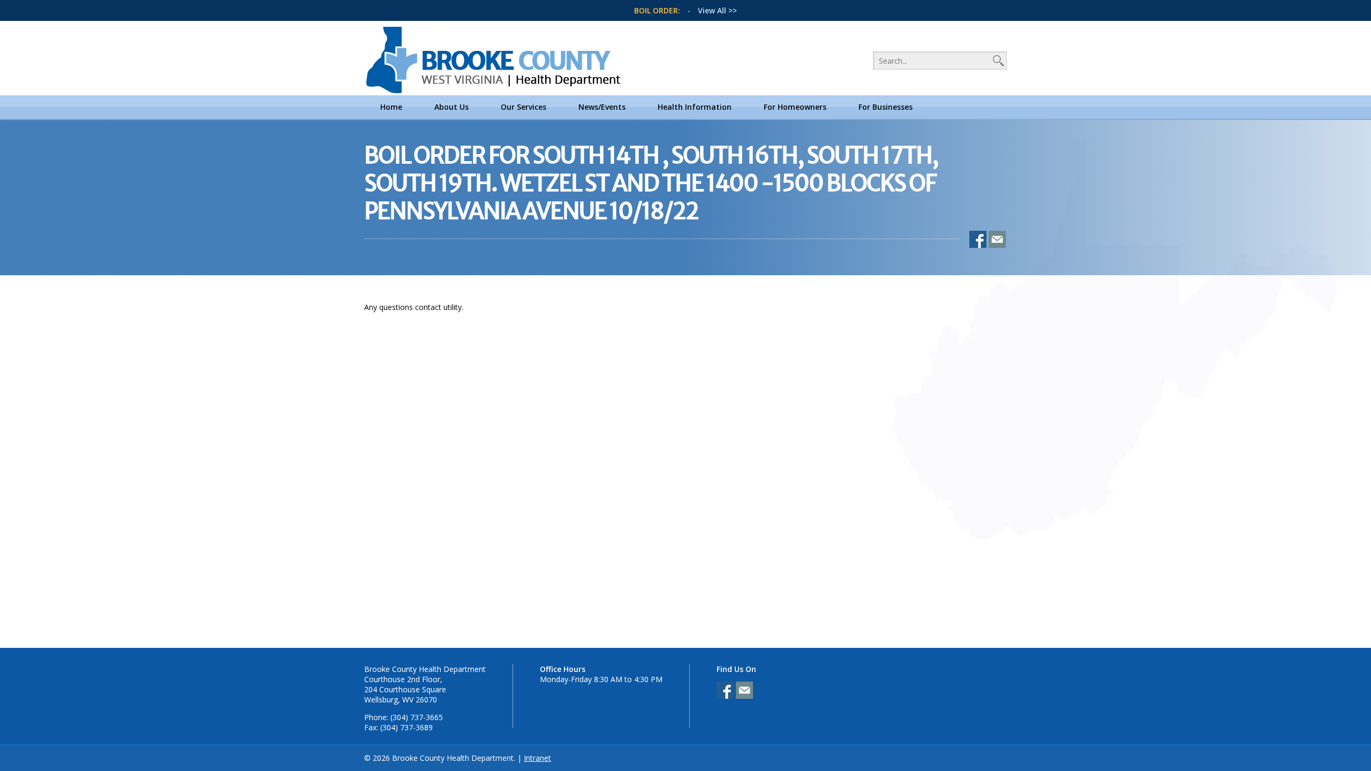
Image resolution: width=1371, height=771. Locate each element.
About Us (451, 107)
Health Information (695, 107)
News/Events (602, 107)
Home (391, 107)
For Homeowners (795, 107)
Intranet (537, 758)
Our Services (523, 107)
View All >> (717, 10)
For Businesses (885, 107)
